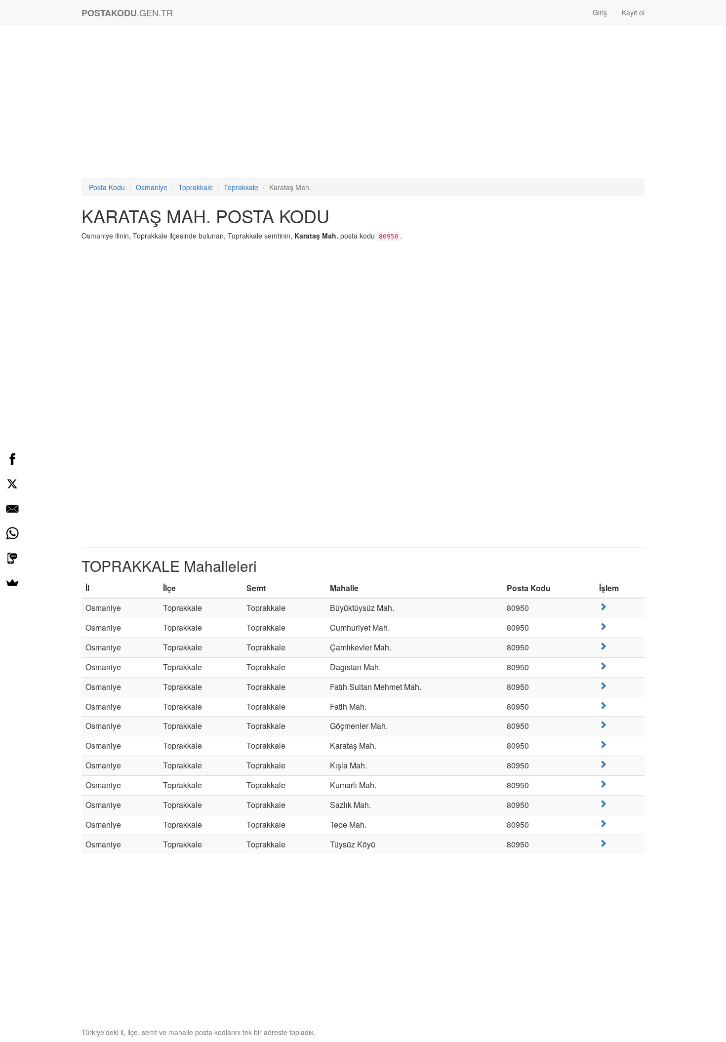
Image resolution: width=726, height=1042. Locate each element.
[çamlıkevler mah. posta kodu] (603, 646)
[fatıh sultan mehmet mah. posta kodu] (603, 685)
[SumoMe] (12, 582)
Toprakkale (195, 187)
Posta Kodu (107, 187)
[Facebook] (12, 459)
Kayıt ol (633, 12)
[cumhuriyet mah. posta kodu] (603, 626)
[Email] (12, 508)
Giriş (600, 12)
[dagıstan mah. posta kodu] (603, 666)
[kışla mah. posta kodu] (603, 764)
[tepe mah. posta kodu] (603, 823)
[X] (12, 484)
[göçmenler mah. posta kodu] (603, 724)
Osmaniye (151, 187)
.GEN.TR (127, 12)
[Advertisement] (363, 104)
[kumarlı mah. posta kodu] (603, 784)
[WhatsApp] (12, 533)
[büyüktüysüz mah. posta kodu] (603, 606)
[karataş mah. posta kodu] (603, 744)
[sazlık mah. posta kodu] (603, 803)
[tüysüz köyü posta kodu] (603, 843)
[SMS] (12, 558)
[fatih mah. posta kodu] (603, 705)
